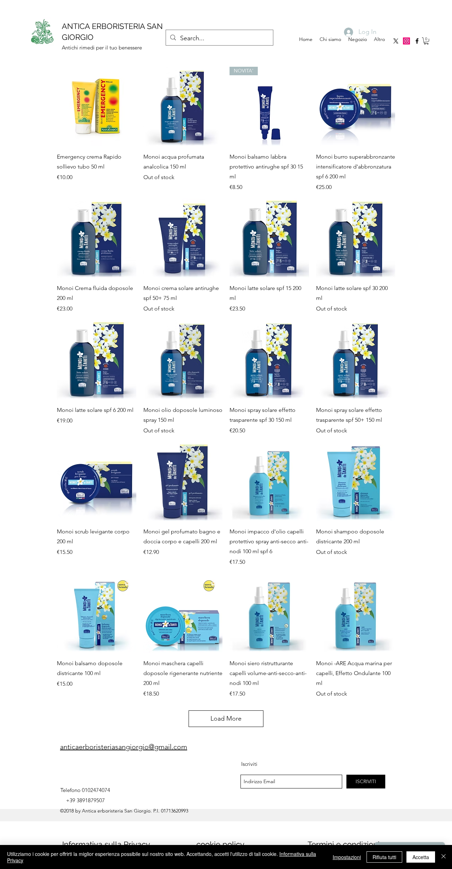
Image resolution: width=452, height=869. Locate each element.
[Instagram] (406, 41)
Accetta (420, 857)
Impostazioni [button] (347, 857)
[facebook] (417, 41)
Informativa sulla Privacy (106, 844)
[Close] (443, 857)
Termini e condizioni (344, 844)
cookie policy (220, 844)
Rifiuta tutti (384, 857)
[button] (426, 41)
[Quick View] (96, 106)
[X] (395, 41)
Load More (226, 718)
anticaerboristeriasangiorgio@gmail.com (123, 747)
